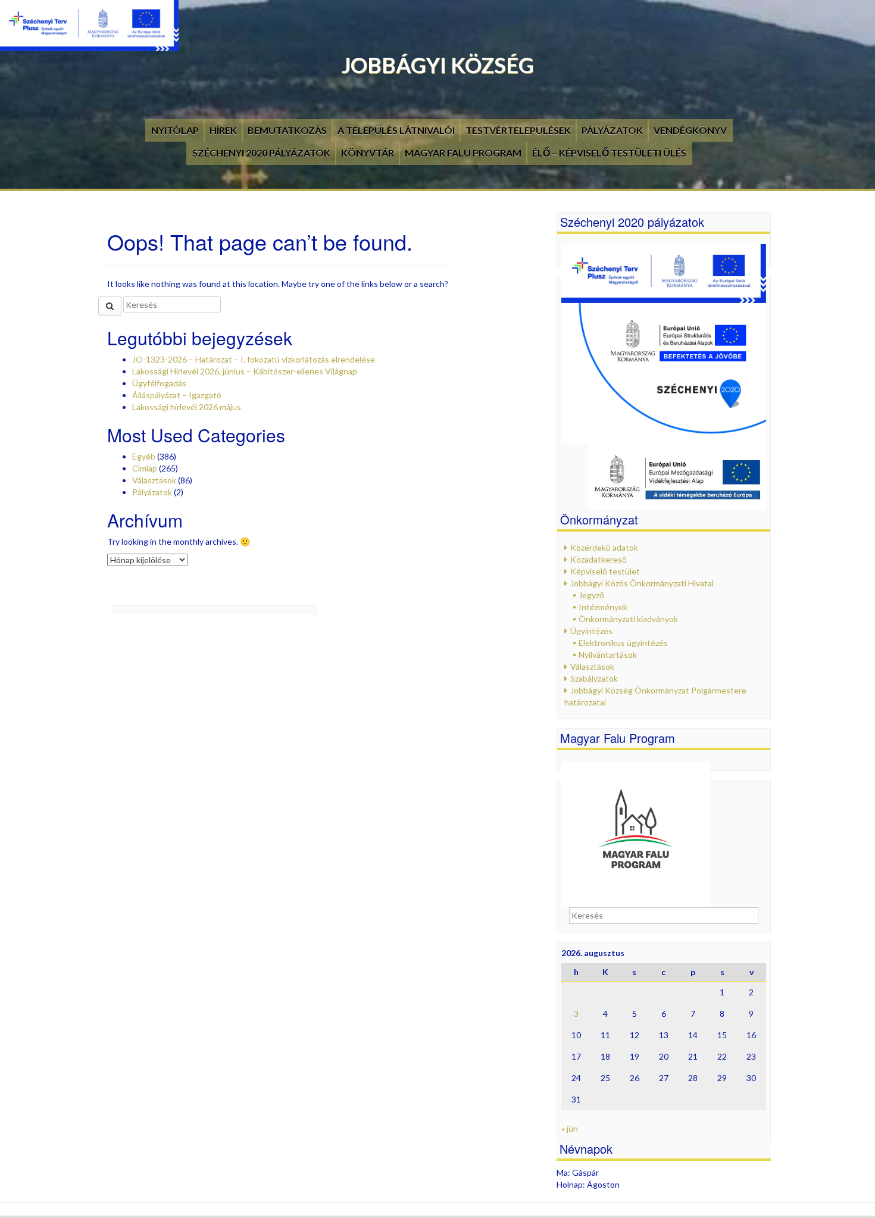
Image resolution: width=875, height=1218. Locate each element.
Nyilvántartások (608, 654)
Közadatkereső (598, 559)
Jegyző (591, 595)
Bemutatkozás (287, 130)
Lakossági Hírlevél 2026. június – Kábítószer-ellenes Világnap (244, 371)
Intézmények (603, 607)
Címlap (144, 468)
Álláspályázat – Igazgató (176, 395)
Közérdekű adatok (604, 547)
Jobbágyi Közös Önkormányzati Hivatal (642, 583)
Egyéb (143, 456)
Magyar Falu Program (463, 152)
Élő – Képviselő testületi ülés (609, 152)
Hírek (223, 130)
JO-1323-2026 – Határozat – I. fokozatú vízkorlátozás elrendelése (253, 359)
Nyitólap (175, 130)
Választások (154, 480)
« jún (569, 1128)
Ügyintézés (591, 631)
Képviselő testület (605, 571)
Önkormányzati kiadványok (628, 619)
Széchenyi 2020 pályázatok (261, 152)
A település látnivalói (396, 130)
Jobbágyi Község (438, 65)
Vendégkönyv (690, 130)
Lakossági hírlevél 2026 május (186, 407)
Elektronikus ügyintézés (623, 643)
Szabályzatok (594, 678)
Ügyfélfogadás (159, 383)
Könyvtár (367, 152)
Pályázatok (612, 130)
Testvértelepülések (518, 130)
